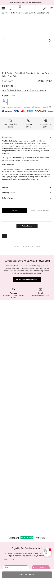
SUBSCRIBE (40, 567)
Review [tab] (14, 210)
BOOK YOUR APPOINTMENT (27, 279)
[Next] (50, 40)
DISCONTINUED (27, 574)
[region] (27, 40)
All (4, 236)
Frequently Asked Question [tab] (39, 210)
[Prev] (4, 40)
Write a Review (45, 81)
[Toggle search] (9, 8)
